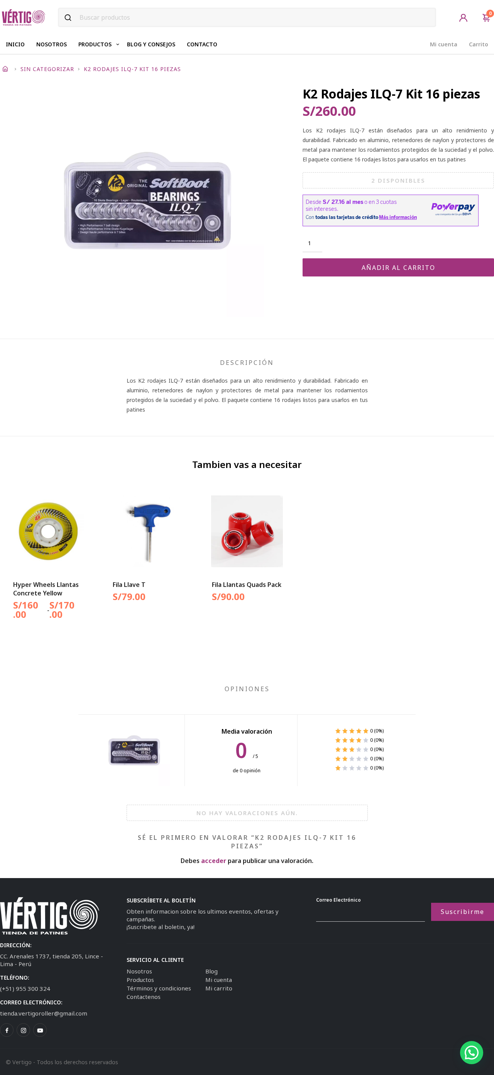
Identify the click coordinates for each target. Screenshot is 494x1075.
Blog (211, 971)
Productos (95, 44)
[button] (471, 1052)
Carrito (478, 44)
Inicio (15, 44)
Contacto (202, 44)
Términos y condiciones (159, 988)
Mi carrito (218, 988)
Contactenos (144, 996)
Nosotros (51, 44)
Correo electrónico (338, 900)
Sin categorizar (47, 69)
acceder (213, 860)
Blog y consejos (151, 44)
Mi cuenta (443, 44)
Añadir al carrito (398, 267)
